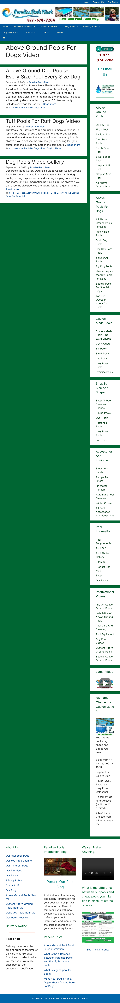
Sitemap (101, 562)
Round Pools (103, 412)
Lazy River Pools (10, 32)
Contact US (12, 885)
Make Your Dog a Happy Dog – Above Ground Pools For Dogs (60, 982)
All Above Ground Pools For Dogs (104, 223)
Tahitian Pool (103, 134)
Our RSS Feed (14, 870)
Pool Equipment (105, 634)
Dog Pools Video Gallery (35, 162)
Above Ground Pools (22, 26)
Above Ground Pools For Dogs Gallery (45, 193)
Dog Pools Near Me (17, 917)
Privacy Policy (14, 880)
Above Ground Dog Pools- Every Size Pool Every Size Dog (43, 73)
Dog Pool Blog (54, 148)
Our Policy (113, 2)
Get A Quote (103, 343)
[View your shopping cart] (4, 38)
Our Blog (11, 890)
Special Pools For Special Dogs (104, 287)
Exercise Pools (104, 372)
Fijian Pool (102, 129)
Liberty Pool (103, 124)
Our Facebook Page (17, 855)
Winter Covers (104, 503)
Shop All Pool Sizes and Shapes (103, 404)
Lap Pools (31, 32)
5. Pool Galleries (17, 193)
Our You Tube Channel (19, 860)
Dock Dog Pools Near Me (20, 912)
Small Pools (102, 353)
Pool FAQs (102, 548)
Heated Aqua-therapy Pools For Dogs (104, 275)
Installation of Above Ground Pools (104, 617)
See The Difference (98, 949)
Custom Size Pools (48, 26)
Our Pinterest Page (17, 865)
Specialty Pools (90, 26)
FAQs (46, 32)
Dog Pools (70, 26)
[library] (60, 866)
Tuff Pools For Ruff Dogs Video (43, 121)
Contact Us (98, 2)
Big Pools (101, 348)
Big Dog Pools (104, 266)
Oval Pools (102, 417)
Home (86, 2)
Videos (59, 32)
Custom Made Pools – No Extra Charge (104, 335)
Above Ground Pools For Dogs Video (27, 107)
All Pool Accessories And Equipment (105, 512)
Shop (99, 575)
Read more (49, 104)
